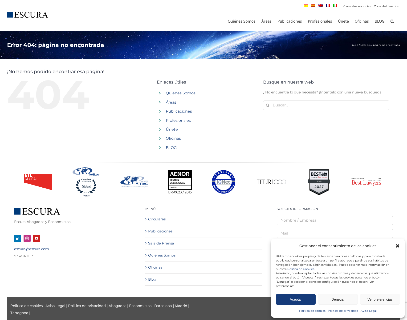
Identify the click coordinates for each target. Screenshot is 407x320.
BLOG (171, 147)
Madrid (181, 305)
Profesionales (178, 120)
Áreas (171, 102)
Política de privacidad (343, 310)
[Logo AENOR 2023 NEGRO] (180, 172)
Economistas (140, 305)
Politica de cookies (27, 305)
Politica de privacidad (87, 305)
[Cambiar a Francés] (328, 5)
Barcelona (163, 305)
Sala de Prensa (161, 243)
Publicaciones (179, 111)
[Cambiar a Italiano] (335, 5)
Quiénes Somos (180, 93)
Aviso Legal (369, 310)
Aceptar (296, 299)
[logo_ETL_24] (38, 175)
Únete (172, 129)
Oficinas (173, 138)
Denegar (338, 299)
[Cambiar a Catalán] (313, 5)
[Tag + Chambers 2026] (86, 168)
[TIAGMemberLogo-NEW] (134, 178)
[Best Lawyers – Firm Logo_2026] (366, 179)
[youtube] (36, 238)
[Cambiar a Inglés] (320, 5)
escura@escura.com (31, 249)
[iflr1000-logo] (271, 179)
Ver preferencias (380, 299)
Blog (152, 279)
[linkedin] (17, 238)
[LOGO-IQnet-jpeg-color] (223, 172)
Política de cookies (312, 310)
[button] (397, 246)
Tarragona (19, 313)
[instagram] (27, 238)
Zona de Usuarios (386, 6)
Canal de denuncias (357, 6)
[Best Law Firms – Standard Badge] (319, 170)
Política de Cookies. (301, 269)
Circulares (157, 219)
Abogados (117, 305)
